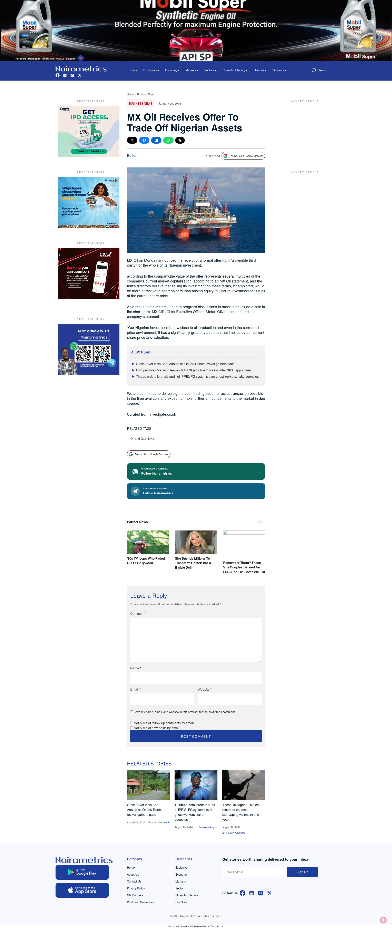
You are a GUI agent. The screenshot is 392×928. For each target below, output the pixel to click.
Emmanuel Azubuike (233, 832)
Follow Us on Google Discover (246, 155)
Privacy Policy (136, 888)
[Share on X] (132, 140)
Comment (138, 613)
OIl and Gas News (142, 438)
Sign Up (302, 871)
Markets (180, 881)
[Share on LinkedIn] (156, 140)
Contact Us (134, 881)
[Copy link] (180, 140)
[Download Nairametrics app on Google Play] (82, 872)
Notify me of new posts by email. (157, 727)
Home (133, 70)
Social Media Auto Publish (180, 926)
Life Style (181, 902)
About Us (133, 874)
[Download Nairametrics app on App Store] (82, 890)
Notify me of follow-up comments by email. (164, 723)
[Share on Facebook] (144, 140)
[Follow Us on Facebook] (242, 892)
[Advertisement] (303, 131)
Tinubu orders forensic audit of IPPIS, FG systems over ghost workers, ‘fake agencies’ (197, 376)
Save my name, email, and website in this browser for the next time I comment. (185, 712)
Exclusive (181, 867)
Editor (132, 155)
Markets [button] (191, 70)
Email (135, 689)
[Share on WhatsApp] (168, 140)
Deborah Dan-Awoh (158, 822)
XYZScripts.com (216, 926)
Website (205, 689)
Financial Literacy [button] (234, 70)
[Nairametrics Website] (81, 68)
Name (135, 668)
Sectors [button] (209, 70)
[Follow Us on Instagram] (260, 892)
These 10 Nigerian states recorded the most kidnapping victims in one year (240, 812)
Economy (181, 874)
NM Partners (135, 895)
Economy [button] (171, 70)
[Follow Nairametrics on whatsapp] (88, 349)
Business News (145, 94)
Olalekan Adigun (208, 827)
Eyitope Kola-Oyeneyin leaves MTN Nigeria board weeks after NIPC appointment (194, 370)
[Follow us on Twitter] (80, 74)
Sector (179, 888)
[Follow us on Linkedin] (65, 74)
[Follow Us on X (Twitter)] (269, 892)
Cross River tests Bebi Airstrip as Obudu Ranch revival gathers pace (185, 363)
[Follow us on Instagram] (72, 74)
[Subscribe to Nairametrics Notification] (383, 920)
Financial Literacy (186, 895)
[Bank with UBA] (88, 273)
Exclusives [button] (150, 70)
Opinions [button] (278, 70)
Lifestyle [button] (259, 70)
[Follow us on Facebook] (58, 74)
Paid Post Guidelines (140, 902)
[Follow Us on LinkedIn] (251, 892)
